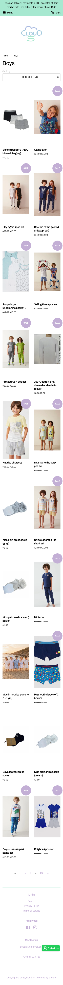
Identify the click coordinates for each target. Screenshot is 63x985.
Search (31, 901)
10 (41, 872)
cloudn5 (30, 977)
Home (5, 55)
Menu (10, 12)
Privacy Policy (31, 905)
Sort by (6, 71)
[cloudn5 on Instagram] (35, 928)
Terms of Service (31, 910)
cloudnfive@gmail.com (32, 946)
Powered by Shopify (46, 977)
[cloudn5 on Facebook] (28, 928)
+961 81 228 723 (31, 956)
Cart (57, 12)
